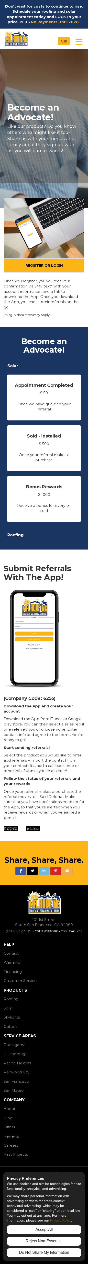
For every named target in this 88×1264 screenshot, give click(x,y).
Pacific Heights (17, 1063)
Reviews (11, 1136)
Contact (11, 953)
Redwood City (16, 1072)
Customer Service (20, 980)
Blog (8, 1118)
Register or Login (44, 265)
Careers (11, 1145)
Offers (9, 1127)
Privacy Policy (60, 1220)
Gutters (10, 1026)
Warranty (12, 962)
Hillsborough (16, 1053)
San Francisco (16, 1081)
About (9, 1108)
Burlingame (15, 1044)
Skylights (12, 1017)
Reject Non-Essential (44, 1241)
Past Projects (16, 1154)
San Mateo (14, 1090)
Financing (13, 971)
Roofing (15, 535)
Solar (12, 366)
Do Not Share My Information (44, 1252)
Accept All (44, 1229)
